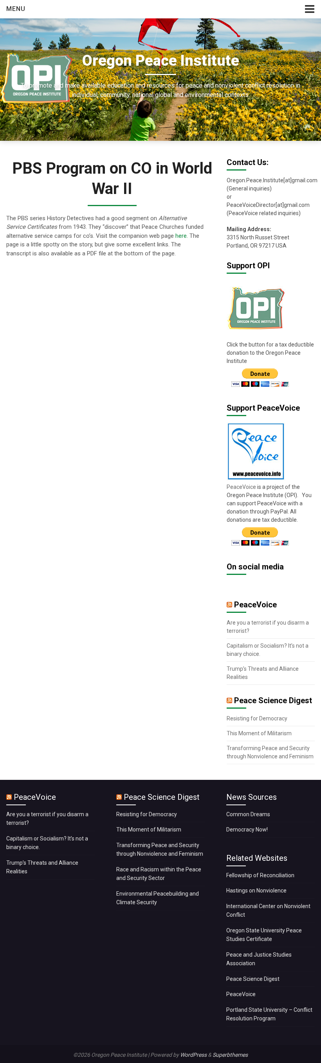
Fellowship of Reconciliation (260, 875)
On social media (255, 566)
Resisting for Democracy (257, 718)
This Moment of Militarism (259, 733)
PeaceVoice (242, 487)
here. (181, 235)
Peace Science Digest (273, 700)
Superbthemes (230, 1055)
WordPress (193, 1055)
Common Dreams (248, 814)
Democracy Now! (247, 829)
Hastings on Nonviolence (256, 890)
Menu (15, 9)
